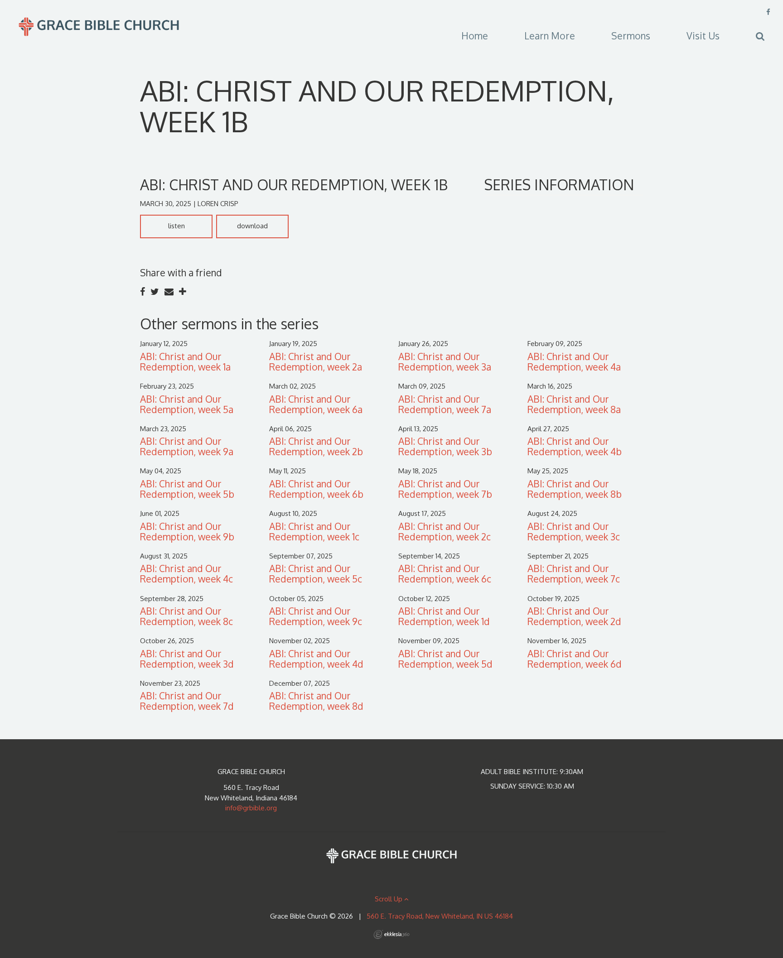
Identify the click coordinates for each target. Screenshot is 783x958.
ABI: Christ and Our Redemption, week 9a (186, 446)
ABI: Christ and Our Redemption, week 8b (574, 488)
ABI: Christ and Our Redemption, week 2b (316, 446)
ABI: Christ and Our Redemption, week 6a (315, 404)
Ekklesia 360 (391, 934)
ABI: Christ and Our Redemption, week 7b (445, 488)
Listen (176, 225)
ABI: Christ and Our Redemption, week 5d (445, 658)
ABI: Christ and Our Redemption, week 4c (186, 573)
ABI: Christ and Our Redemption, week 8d (316, 700)
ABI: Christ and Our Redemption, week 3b (445, 446)
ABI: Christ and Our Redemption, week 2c (444, 531)
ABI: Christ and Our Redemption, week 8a (574, 404)
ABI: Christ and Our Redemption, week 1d (444, 616)
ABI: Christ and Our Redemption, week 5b (187, 488)
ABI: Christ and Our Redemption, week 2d (574, 616)
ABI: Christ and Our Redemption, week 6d (574, 658)
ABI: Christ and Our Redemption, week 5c (315, 573)
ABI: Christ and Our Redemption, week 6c (444, 573)
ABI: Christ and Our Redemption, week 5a (186, 404)
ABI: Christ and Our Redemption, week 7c (573, 573)
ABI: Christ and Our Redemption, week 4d (316, 658)
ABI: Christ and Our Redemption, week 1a (185, 361)
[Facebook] (768, 12)
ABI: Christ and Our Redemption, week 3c (573, 531)
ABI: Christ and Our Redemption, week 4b (574, 446)
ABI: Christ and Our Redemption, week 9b (187, 531)
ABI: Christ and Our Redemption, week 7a (444, 404)
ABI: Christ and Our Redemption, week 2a (315, 361)
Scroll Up (389, 899)
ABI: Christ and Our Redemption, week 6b (316, 488)
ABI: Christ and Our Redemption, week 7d (187, 700)
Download (252, 225)
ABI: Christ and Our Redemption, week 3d (187, 658)
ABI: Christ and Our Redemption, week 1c (314, 531)
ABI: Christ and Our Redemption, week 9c (315, 616)
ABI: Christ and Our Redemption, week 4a (574, 361)
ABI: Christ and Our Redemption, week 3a (444, 361)
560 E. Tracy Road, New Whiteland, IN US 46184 (440, 916)
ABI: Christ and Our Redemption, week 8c (186, 616)
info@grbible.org (251, 808)
